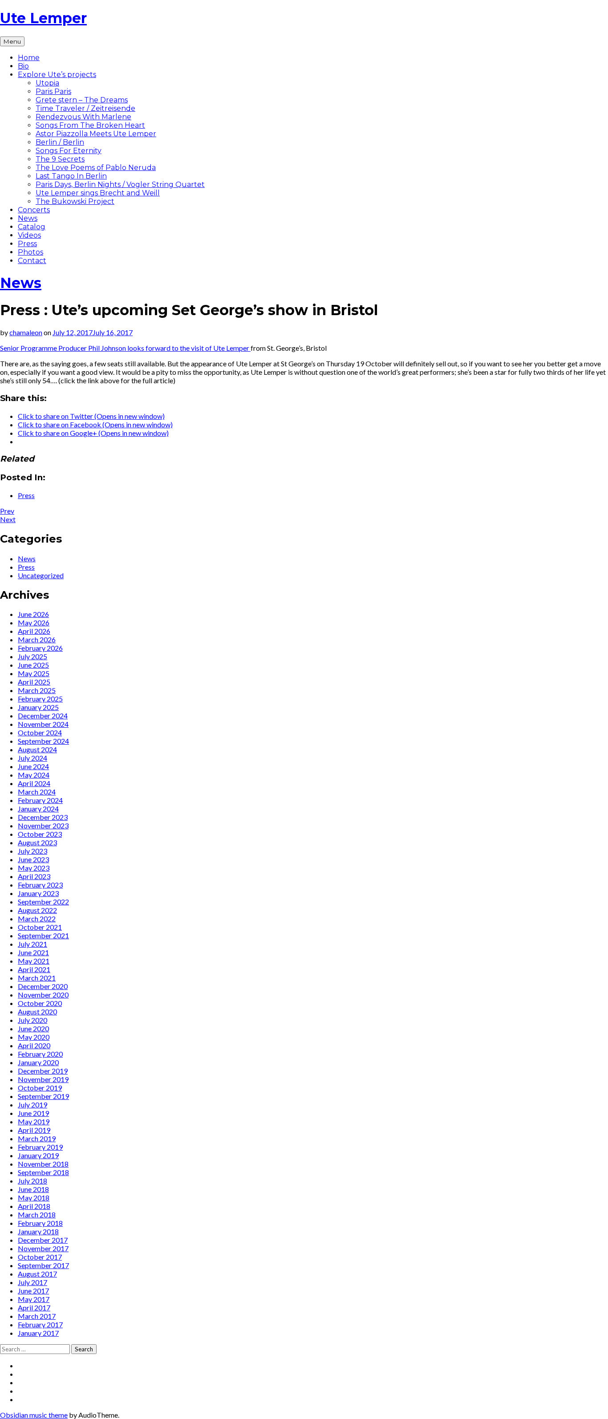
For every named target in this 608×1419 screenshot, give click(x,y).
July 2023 (32, 851)
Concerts (34, 210)
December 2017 (43, 1240)
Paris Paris (53, 91)
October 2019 (40, 1087)
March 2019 (37, 1138)
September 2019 (43, 1096)
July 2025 (32, 656)
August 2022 (37, 910)
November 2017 (43, 1248)
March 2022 (37, 918)
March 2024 (37, 791)
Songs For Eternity (68, 150)
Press (27, 243)
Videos (29, 235)
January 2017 (38, 1333)
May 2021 (33, 961)
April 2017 (34, 1307)
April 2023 (34, 876)
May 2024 (33, 774)
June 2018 (33, 1189)
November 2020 (43, 994)
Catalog (31, 227)
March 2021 (37, 977)
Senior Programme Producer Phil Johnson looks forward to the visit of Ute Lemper (125, 348)
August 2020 (37, 1011)
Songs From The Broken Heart (90, 125)
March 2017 (37, 1316)
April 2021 (34, 969)
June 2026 (33, 614)
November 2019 (43, 1079)
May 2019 (33, 1121)
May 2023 (33, 868)
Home (29, 57)
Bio (23, 66)
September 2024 (43, 741)
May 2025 (33, 673)
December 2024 (43, 715)
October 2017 (40, 1257)
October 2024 (40, 732)
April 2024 (34, 783)
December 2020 (43, 986)
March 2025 (37, 690)
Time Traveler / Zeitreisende (85, 108)
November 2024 (43, 724)
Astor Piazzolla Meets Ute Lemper (96, 134)
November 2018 (43, 1164)
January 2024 (38, 808)
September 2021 (43, 935)
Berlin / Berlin (60, 142)
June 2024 (33, 766)
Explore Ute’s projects (57, 74)
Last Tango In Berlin (71, 176)
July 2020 (32, 1020)
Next (8, 519)
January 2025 (38, 707)
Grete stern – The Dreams (82, 100)
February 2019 (40, 1147)
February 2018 (40, 1223)
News (27, 218)
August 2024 (37, 749)
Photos (30, 252)
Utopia (47, 83)
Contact (32, 260)
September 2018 (43, 1172)
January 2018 (38, 1231)
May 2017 (33, 1299)
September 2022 (43, 901)
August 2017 (37, 1273)
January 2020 (38, 1062)
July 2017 (32, 1282)
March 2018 (37, 1214)
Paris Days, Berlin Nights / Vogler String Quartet (120, 184)
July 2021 (32, 944)
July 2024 (32, 758)
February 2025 (40, 698)
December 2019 (43, 1070)
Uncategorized (41, 575)
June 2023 (33, 859)
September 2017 (43, 1265)
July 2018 (32, 1180)
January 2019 (38, 1155)
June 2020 (33, 1028)
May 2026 (33, 622)
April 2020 (34, 1045)
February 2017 (40, 1324)
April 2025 (34, 681)
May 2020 (33, 1037)
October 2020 (40, 1003)
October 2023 (40, 834)
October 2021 (40, 927)
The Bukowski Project (75, 201)
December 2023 (43, 817)
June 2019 (33, 1113)
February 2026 (40, 648)
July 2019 (32, 1104)
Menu (12, 41)
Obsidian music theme (34, 1415)
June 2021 (33, 952)
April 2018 (34, 1206)
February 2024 (40, 800)
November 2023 (43, 825)
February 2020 (40, 1054)
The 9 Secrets (60, 159)
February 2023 (40, 884)
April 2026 (34, 631)
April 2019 (34, 1130)
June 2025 (33, 665)
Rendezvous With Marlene (83, 117)
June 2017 (33, 1290)
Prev (7, 511)
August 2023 (37, 842)
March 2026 (37, 639)
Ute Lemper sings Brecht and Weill (98, 193)
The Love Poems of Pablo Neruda (96, 167)
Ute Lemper (43, 18)
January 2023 (38, 893)
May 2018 (33, 1197)
